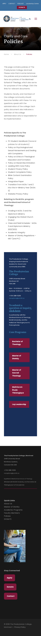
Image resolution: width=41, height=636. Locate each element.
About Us (8, 503)
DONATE (22, 7)
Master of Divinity (11, 506)
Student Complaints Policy (20, 172)
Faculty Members (12, 513)
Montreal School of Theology (23, 479)
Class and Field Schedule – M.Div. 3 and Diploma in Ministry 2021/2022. (22, 226)
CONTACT (11, 4)
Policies (7, 516)
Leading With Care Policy (19, 166)
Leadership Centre (32, 4)
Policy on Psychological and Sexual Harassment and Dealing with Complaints (22, 150)
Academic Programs (13, 510)
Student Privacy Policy (18, 169)
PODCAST (20, 4)
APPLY (4, 4)
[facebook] (7, 630)
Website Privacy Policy (18, 194)
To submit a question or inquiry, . (20, 308)
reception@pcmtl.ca (16, 298)
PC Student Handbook (18, 141)
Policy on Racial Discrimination (21, 163)
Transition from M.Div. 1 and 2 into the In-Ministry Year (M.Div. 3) (22, 187)
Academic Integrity (16, 232)
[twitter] (11, 630)
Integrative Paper (16, 181)
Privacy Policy (20, 627)
